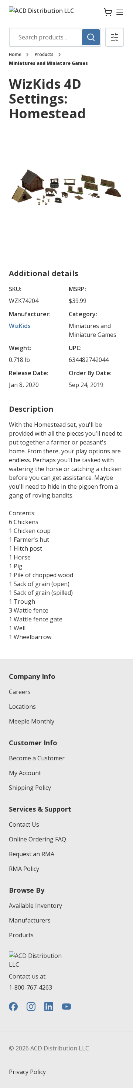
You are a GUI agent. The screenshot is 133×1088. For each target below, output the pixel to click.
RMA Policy (24, 869)
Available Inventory (35, 906)
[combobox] (55, 37)
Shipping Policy (30, 788)
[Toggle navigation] (119, 12)
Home (15, 54)
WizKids (20, 326)
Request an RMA (31, 854)
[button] (114, 37)
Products (44, 54)
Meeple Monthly (31, 721)
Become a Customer (37, 758)
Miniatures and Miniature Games (48, 63)
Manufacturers (30, 920)
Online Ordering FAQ (37, 839)
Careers (20, 692)
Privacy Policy (27, 1072)
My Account (25, 773)
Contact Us (24, 824)
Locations (22, 706)
